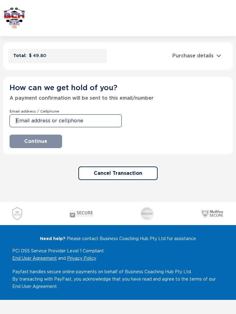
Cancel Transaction (118, 173)
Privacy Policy (81, 258)
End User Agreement (34, 258)
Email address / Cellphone (34, 111)
